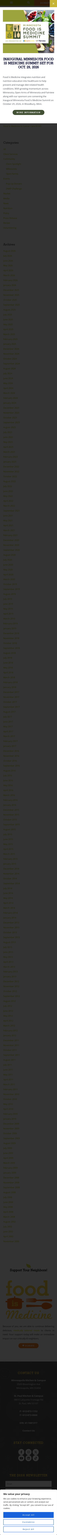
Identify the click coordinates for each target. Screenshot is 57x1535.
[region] (28, 1512)
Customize (28, 1522)
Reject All (28, 1529)
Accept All (29, 1515)
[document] (28, 767)
